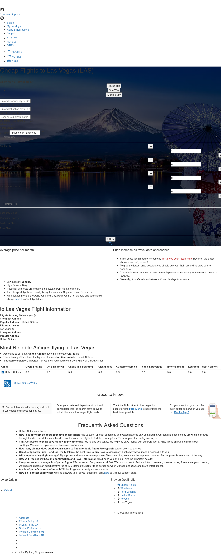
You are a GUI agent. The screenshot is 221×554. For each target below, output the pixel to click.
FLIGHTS (12, 38)
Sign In (11, 22)
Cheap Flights (128, 484)
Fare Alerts (135, 408)
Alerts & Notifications (18, 29)
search (18, 299)
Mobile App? (181, 412)
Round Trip (114, 85)
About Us (24, 517)
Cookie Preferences (30, 528)
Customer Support (10, 14)
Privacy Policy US (28, 521)
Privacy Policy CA (28, 524)
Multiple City (114, 94)
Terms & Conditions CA (31, 535)
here (106, 472)
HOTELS (11, 41)
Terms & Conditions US (31, 531)
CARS (10, 45)
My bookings (14, 26)
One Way (114, 90)
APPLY (110, 239)
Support (11, 33)
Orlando (8, 490)
